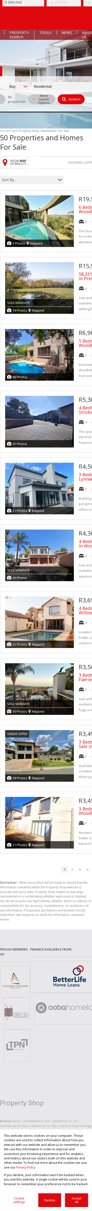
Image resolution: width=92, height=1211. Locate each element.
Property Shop (29, 130)
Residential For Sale (37, 1121)
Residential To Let (65, 1121)
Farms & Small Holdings (76, 1126)
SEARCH (74, 99)
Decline (49, 1200)
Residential (48, 130)
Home (16, 1121)
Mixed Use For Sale (44, 1126)
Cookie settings (19, 1200)
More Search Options (44, 99)
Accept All (76, 1200)
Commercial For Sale (14, 1126)
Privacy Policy (25, 1167)
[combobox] (28, 180)
